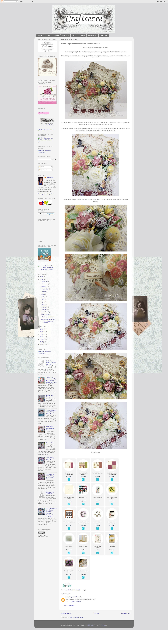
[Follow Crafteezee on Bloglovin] (43, 114)
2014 (41, 334)
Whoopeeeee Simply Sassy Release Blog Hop (50, 476)
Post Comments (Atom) (77, 617)
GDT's (74, 35)
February (45, 307)
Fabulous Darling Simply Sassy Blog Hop (51, 411)
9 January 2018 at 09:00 (73, 602)
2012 (41, 339)
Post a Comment (69, 605)
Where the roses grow (48, 317)
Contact (82, 35)
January (44, 309)
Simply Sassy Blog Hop (50, 458)
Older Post (125, 613)
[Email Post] (84, 590)
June (43, 296)
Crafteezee (49, 177)
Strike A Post (49, 443)
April (43, 302)
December (45, 281)
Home (40, 35)
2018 (41, 279)
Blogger (104, 625)
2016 (41, 329)
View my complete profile (45, 194)
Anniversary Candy (49, 396)
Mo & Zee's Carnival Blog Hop (50, 428)
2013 (41, 337)
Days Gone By (45, 312)
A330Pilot (90, 625)
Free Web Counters (47, 269)
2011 (41, 342)
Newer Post (66, 613)
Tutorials (56, 35)
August (44, 291)
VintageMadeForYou (47, 125)
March (44, 304)
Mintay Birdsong (46, 314)
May (43, 299)
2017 (41, 326)
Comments (43, 170)
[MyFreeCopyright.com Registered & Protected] (47, 140)
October (44, 286)
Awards (48, 35)
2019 (41, 276)
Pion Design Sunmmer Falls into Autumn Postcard (48, 321)
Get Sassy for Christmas (50, 492)
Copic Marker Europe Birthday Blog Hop (51, 362)
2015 (41, 331)
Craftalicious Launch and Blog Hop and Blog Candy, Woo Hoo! (51, 380)
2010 (41, 344)
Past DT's (65, 35)
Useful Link (103, 35)
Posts (42, 166)
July (43, 294)
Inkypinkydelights (72, 597)
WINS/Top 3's (92, 35)
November (45, 284)
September (45, 289)
